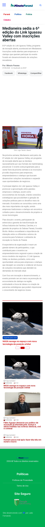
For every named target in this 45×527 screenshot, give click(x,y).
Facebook (9, 73)
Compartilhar (36, 73)
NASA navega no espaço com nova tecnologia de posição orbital (20, 342)
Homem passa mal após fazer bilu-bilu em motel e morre (22, 441)
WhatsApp (22, 73)
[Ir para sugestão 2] (23, 348)
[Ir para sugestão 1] (17, 348)
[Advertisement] (22, 99)
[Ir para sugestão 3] (28, 348)
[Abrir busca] (40, 5)
